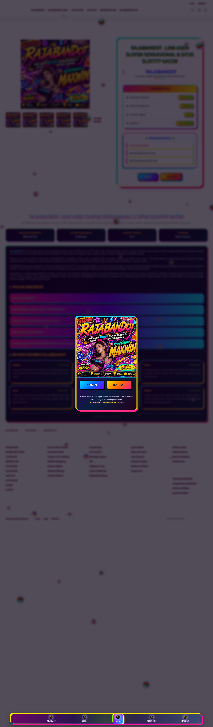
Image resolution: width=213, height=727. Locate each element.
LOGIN (92, 385)
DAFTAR (119, 385)
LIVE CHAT (185, 721)
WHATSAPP (51, 721)
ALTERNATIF (151, 721)
